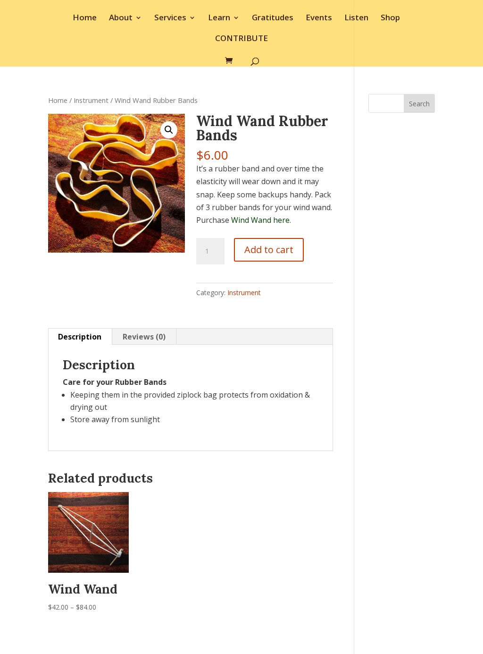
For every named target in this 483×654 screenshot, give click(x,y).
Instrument (91, 100)
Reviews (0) (144, 336)
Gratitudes (272, 18)
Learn (219, 18)
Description (79, 336)
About (121, 18)
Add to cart (268, 249)
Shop (390, 18)
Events (319, 18)
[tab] (80, 337)
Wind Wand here (260, 220)
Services (170, 18)
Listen (356, 18)
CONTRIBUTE (241, 39)
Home (85, 18)
